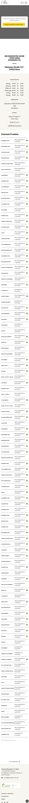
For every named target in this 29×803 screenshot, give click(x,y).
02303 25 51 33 (14, 122)
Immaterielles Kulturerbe (10, 785)
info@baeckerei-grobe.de (14, 126)
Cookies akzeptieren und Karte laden (13, 24)
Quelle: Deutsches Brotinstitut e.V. (8, 740)
